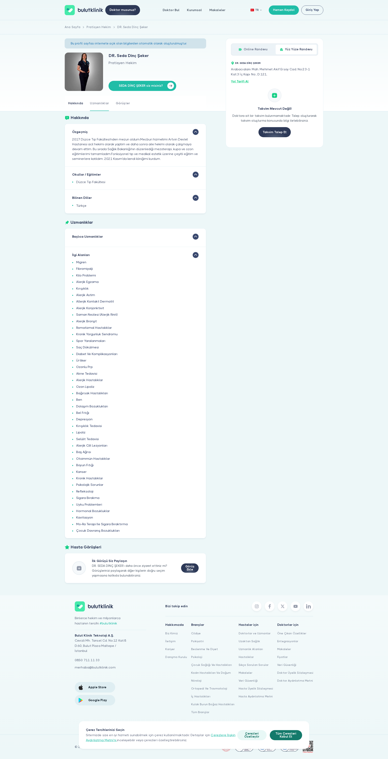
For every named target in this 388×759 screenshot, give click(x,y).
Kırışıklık (82, 288)
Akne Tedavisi (86, 373)
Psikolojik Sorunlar (89, 485)
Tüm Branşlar (200, 712)
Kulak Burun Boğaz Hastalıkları (212, 704)
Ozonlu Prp (84, 367)
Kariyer (170, 649)
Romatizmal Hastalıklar (94, 328)
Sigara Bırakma (87, 498)
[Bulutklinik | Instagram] (256, 606)
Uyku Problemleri (89, 504)
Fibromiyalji (84, 269)
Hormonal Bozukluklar (93, 511)
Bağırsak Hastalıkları (92, 393)
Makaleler (217, 10)
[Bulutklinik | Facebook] (269, 606)
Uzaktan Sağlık (249, 641)
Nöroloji (196, 680)
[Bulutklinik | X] (282, 606)
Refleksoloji (84, 491)
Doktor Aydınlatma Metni (295, 680)
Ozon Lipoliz (85, 387)
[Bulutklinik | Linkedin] (308, 606)
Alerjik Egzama (87, 282)
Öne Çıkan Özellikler (291, 633)
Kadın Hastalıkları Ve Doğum (211, 672)
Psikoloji (196, 657)
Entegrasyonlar (287, 641)
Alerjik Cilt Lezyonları (92, 445)
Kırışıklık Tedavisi (89, 426)
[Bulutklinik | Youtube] (295, 606)
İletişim (170, 641)
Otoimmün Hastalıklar (93, 459)
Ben (79, 400)
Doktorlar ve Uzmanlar (255, 633)
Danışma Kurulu (176, 657)
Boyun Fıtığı (85, 465)
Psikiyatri (197, 641)
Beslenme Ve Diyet (204, 649)
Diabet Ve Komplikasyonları (97, 354)
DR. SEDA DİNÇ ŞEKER (248, 63)
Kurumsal (194, 10)
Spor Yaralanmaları (90, 341)
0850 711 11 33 (87, 660)
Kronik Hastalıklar (89, 478)
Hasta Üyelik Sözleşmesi (256, 688)
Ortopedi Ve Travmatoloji (209, 688)
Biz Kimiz (171, 633)
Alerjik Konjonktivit (90, 308)
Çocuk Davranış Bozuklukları (98, 530)
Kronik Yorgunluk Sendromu (97, 334)
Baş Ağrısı (83, 452)
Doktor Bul (171, 10)
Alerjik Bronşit (86, 321)
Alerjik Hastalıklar (89, 380)
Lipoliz (80, 432)
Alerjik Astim (85, 295)
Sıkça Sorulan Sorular (254, 664)
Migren (81, 262)
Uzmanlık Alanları (251, 649)
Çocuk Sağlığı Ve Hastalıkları (211, 664)
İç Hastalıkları (200, 696)
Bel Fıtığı (82, 413)
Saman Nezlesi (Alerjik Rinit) (97, 314)
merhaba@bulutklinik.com (95, 667)
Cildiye (196, 633)
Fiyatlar (282, 657)
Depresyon (84, 419)
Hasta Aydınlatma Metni (256, 696)
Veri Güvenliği (248, 680)
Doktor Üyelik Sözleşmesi (295, 672)
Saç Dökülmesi (87, 347)
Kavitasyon (84, 517)
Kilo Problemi (86, 275)
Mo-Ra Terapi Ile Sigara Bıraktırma (102, 524)
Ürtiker (81, 360)
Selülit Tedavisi (87, 439)
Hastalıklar (246, 657)
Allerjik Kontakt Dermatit (95, 301)
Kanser (81, 472)
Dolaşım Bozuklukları (92, 406)
